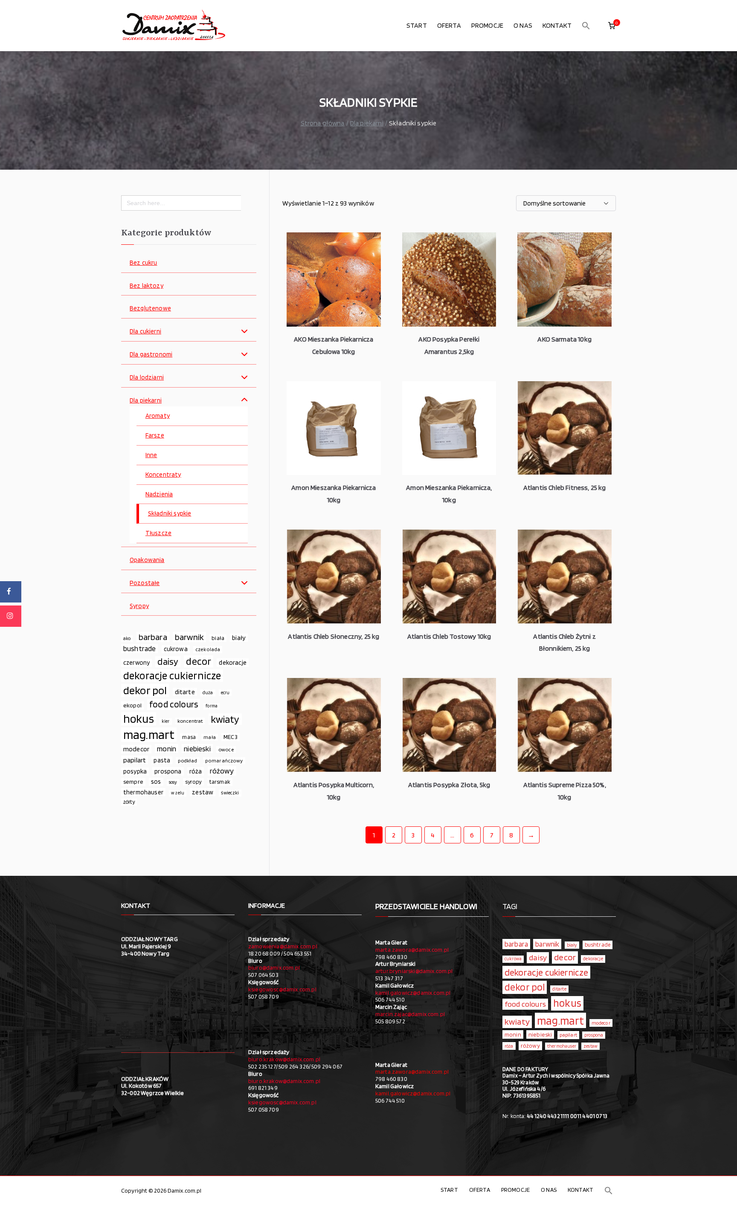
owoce (226, 749)
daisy (167, 661)
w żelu (177, 793)
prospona (167, 771)
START (416, 25)
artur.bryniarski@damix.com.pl (414, 970)
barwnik (189, 637)
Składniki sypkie (170, 513)
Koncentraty (163, 475)
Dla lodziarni (147, 377)
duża (208, 692)
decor (198, 661)
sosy (173, 782)
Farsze (154, 435)
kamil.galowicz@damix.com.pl (412, 992)
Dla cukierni (145, 331)
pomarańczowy (224, 760)
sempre (133, 781)
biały (239, 638)
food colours (173, 704)
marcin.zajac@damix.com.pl (410, 1014)
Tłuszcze (158, 533)
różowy (222, 770)
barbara (153, 637)
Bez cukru (143, 263)
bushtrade (139, 648)
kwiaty (225, 719)
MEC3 (230, 736)
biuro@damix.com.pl (274, 967)
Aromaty (157, 416)
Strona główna (323, 123)
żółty (129, 802)
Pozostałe (145, 583)
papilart (134, 760)
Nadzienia (159, 494)
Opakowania (147, 560)
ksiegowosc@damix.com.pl (282, 989)
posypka (135, 771)
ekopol (132, 705)
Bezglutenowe (150, 308)
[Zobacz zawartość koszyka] (611, 25)
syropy (193, 781)
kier (166, 721)
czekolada (207, 649)
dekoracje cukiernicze (172, 675)
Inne (151, 455)
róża (195, 771)
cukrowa (176, 649)
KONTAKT (557, 25)
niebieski (197, 748)
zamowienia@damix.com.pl (282, 946)
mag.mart (148, 734)
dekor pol (145, 690)
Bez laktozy (146, 286)
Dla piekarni (366, 123)
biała (218, 637)
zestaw (202, 792)
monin (166, 748)
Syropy (139, 606)
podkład (187, 760)
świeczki (230, 793)
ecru (225, 692)
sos (156, 781)
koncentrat (190, 721)
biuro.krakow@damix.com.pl (284, 1059)
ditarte (185, 692)
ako (127, 638)
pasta (162, 760)
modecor (136, 749)
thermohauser (143, 792)
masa (189, 736)
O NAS (523, 25)
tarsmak (219, 781)
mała (209, 737)
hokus (138, 719)
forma (212, 706)
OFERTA (449, 25)
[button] (586, 25)
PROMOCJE (487, 25)
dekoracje (232, 662)
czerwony (136, 662)
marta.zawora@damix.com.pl (412, 949)
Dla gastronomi (151, 354)
